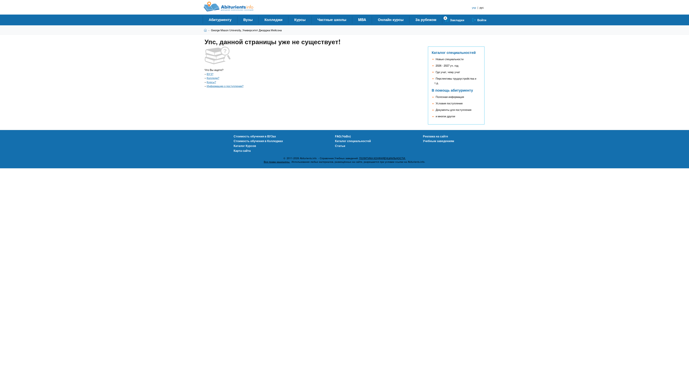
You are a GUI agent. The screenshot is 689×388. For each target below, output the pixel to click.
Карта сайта (242, 151)
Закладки (457, 20)
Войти (481, 20)
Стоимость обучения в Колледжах (258, 141)
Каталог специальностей (454, 52)
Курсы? (211, 82)
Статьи (340, 146)
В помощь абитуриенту (452, 90)
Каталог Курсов (245, 146)
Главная (206, 30)
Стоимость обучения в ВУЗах (255, 136)
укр (474, 7)
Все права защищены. (277, 161)
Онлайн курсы (391, 19)
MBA (362, 19)
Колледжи (273, 19)
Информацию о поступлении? (225, 86)
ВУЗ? (210, 74)
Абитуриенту (220, 19)
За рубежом (425, 19)
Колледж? (213, 78)
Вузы (248, 19)
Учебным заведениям (438, 141)
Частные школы (331, 19)
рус (482, 7)
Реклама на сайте (435, 136)
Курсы (300, 19)
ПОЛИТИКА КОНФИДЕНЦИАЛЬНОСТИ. (382, 158)
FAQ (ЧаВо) (343, 136)
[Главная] (232, 7)
